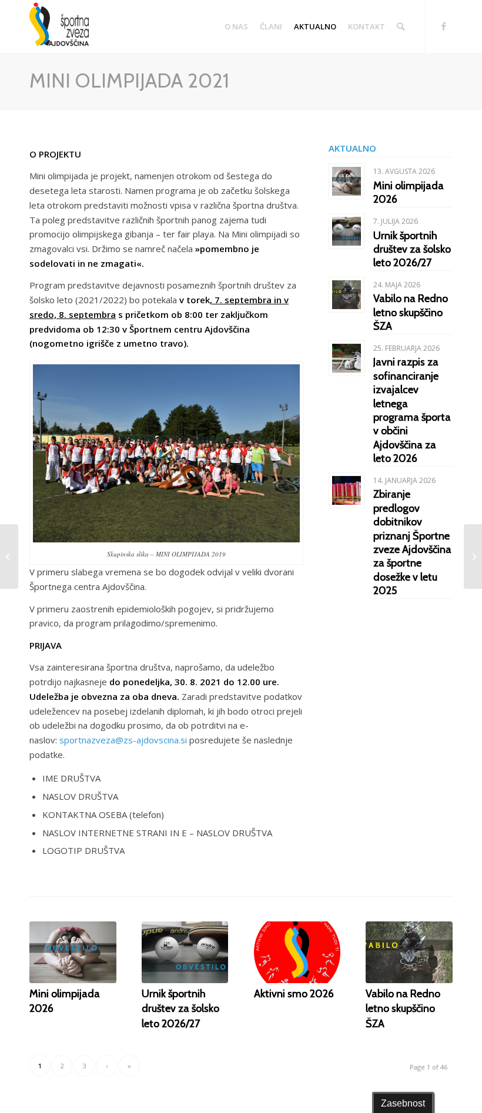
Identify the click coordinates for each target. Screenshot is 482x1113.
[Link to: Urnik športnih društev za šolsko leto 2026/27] (346, 231)
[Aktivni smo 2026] (297, 952)
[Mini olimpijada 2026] (72, 952)
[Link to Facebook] (444, 26)
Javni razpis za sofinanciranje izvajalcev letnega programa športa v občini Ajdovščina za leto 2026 (412, 410)
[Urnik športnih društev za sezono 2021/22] (9, 556)
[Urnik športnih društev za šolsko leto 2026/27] (185, 952)
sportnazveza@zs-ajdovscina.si (123, 740)
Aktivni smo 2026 (294, 993)
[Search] (400, 26)
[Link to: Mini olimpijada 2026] (346, 181)
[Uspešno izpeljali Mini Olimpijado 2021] (473, 556)
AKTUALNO (352, 148)
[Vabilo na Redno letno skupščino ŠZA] (409, 952)
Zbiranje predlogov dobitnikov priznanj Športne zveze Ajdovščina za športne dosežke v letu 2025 (412, 542)
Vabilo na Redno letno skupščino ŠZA (410, 312)
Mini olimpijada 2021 (129, 80)
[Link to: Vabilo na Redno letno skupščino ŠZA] (346, 294)
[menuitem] (236, 26)
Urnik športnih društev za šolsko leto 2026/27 (412, 249)
